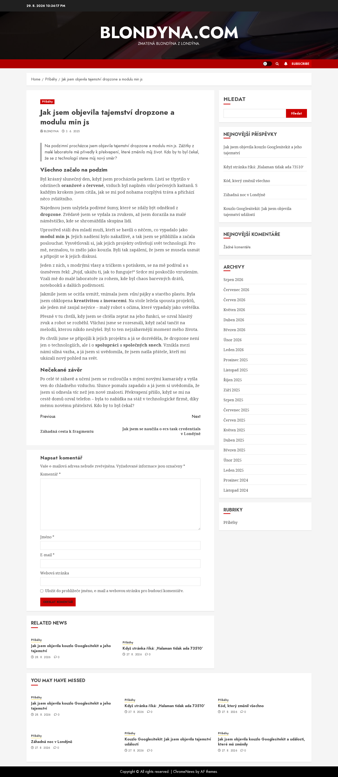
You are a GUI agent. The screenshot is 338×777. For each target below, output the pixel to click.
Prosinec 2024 (235, 480)
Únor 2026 (232, 339)
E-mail (47, 554)
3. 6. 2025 (73, 131)
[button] (277, 63)
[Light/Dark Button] (267, 63)
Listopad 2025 (235, 370)
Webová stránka (54, 573)
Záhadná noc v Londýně (244, 194)
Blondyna (51, 131)
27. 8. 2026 (134, 655)
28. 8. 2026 (43, 657)
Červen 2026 (234, 299)
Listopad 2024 (235, 490)
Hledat (234, 99)
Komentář (50, 474)
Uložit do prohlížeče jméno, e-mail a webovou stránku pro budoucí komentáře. (114, 590)
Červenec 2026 (236, 289)
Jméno (47, 536)
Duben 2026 (233, 319)
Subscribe (300, 63)
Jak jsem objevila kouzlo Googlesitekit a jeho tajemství (71, 648)
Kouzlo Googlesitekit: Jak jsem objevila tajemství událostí (168, 742)
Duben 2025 (233, 440)
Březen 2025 (234, 450)
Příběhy (47, 102)
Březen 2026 (234, 330)
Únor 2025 (232, 460)
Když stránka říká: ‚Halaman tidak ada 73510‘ (163, 648)
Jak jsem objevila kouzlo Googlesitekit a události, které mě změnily (261, 742)
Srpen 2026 (233, 279)
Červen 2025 (234, 420)
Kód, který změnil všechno (246, 180)
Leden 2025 (233, 470)
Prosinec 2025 (235, 359)
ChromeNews (184, 771)
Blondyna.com (169, 32)
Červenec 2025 (236, 410)
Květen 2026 (234, 309)
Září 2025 (231, 390)
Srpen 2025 (233, 400)
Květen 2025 (234, 430)
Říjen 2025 (232, 379)
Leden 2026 (233, 350)
